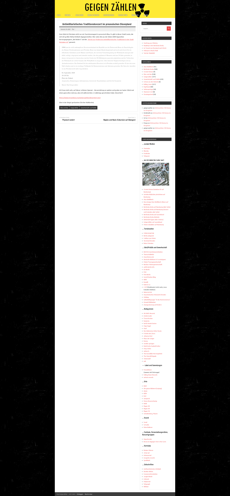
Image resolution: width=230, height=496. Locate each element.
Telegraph (147, 484)
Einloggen (80, 494)
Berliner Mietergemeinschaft (153, 264)
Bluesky (146, 151)
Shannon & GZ (148, 92)
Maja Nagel (147, 326)
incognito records (149, 458)
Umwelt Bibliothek (150, 302)
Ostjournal (147, 481)
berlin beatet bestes (150, 323)
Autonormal (147, 455)
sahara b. (146, 351)
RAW (145, 403)
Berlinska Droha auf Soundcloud (154, 214)
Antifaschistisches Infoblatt (152, 469)
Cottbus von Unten (150, 238)
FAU (145, 272)
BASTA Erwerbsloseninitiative (153, 252)
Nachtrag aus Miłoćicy (151, 43)
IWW (145, 279)
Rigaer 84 (147, 408)
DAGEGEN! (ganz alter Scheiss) (153, 219)
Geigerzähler (74, 108)
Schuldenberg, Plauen (151, 413)
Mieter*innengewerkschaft (152, 262)
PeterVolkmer (148, 427)
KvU (145, 396)
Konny (146, 341)
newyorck (147, 398)
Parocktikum (148, 370)
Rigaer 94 (147, 411)
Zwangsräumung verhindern (153, 305)
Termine (67, 15)
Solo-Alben (79, 15)
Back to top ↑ (89, 494)
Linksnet (146, 479)
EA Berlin (147, 269)
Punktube (147, 153)
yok (145, 361)
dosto (145, 391)
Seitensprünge (148, 89)
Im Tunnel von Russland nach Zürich (155, 48)
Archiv (146, 15)
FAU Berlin (147, 274)
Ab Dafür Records (149, 313)
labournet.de (148, 292)
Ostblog (146, 297)
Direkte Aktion (148, 471)
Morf (145, 328)
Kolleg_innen (148, 84)
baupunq (146, 321)
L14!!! (145, 287)
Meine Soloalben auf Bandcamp (154, 224)
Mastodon (147, 148)
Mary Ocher (147, 348)
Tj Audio (146, 425)
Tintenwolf (147, 358)
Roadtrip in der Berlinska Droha (154, 45)
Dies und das (64, 108)
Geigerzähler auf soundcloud (153, 222)
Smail (145, 422)
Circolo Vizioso (148, 71)
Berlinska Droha (149, 69)
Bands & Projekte (93, 15)
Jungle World (148, 476)
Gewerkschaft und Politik (88, 108)
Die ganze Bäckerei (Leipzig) (153, 388)
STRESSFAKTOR (149, 233)
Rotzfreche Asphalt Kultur (152, 346)
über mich (135, 15)
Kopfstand (147, 87)
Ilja (73, 29)
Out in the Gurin (161, 441)
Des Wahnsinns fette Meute (153, 331)
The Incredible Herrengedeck (153, 353)
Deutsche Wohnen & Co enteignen (155, 259)
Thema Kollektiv (149, 254)
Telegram (147, 156)
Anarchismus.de (149, 257)
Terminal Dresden (149, 241)
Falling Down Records (150, 375)
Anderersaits (148, 316)
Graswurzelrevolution (150, 474)
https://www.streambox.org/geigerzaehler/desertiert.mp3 (80, 98)
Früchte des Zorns (149, 333)
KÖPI (145, 393)
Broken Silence (148, 450)
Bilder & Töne (122, 15)
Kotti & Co (147, 284)
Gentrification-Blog (150, 277)
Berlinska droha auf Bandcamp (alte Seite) (157, 207)
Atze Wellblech (148, 66)
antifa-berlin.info (149, 267)
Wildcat (146, 486)
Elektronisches (109, 15)
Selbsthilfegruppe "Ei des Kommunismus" (157, 300)
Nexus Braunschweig (150, 401)
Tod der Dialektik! (149, 53)
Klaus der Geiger (149, 338)
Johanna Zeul (148, 336)
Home (58, 15)
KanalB (146, 282)
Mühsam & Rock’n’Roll (151, 50)
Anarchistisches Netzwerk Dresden (155, 294)
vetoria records (148, 377)
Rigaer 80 (147, 406)
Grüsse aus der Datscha (151, 82)
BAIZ (145, 386)
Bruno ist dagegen (149, 441)
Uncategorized (148, 94)
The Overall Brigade (150, 356)
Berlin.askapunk (149, 236)
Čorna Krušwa (148, 318)
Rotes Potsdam (148, 243)
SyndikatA (147, 460)
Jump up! (147, 453)
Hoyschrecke (148, 439)
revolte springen (149, 343)
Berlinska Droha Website (151, 217)
